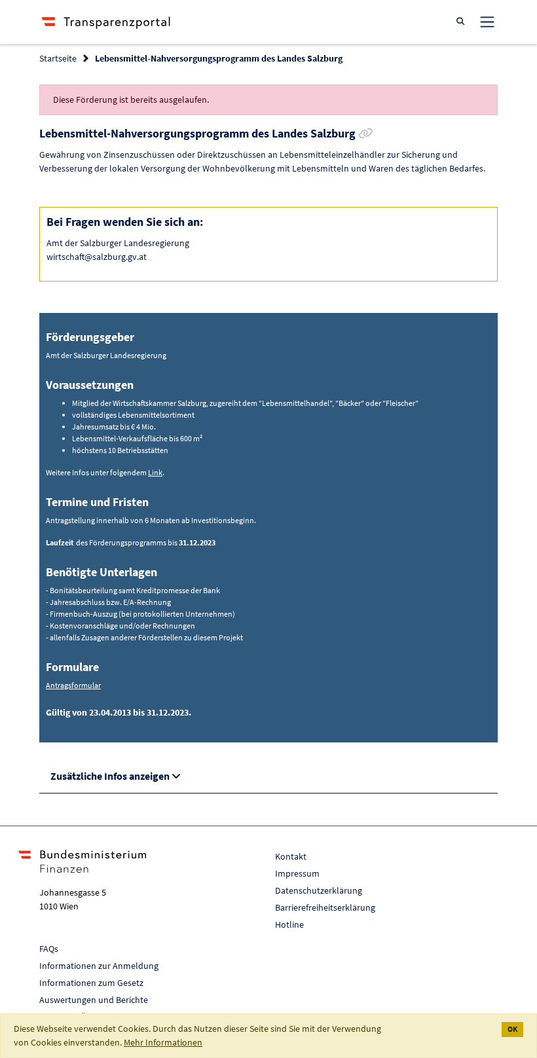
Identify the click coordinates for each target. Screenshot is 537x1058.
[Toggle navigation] (487, 21)
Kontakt (290, 856)
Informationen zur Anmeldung (98, 966)
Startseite (58, 58)
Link (155, 472)
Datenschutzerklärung (318, 890)
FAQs (48, 949)
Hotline (289, 924)
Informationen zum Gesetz (91, 983)
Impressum (297, 873)
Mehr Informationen (163, 1042)
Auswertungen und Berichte (93, 1000)
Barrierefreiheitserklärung (325, 907)
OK (512, 1029)
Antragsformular (73, 685)
